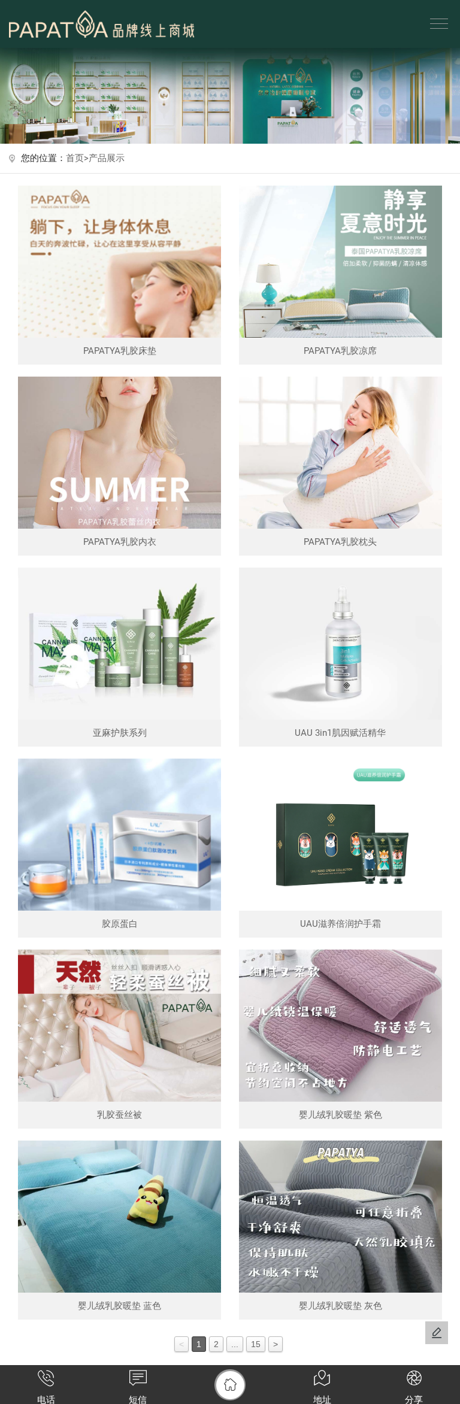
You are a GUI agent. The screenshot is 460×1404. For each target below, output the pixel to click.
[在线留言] (436, 1332)
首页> (77, 158)
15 (256, 1344)
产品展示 (107, 158)
